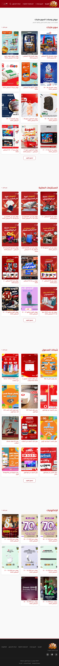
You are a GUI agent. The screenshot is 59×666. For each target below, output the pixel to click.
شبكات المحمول (16, 4)
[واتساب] (47, 654)
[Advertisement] (29, 13)
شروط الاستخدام (27, 663)
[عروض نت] (52, 646)
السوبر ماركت (39, 4)
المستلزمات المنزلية (28, 4)
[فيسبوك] (56, 654)
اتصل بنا (20, 663)
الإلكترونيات (4, 647)
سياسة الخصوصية (36, 663)
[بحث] (10, 3)
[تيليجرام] (51, 654)
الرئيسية (47, 4)
